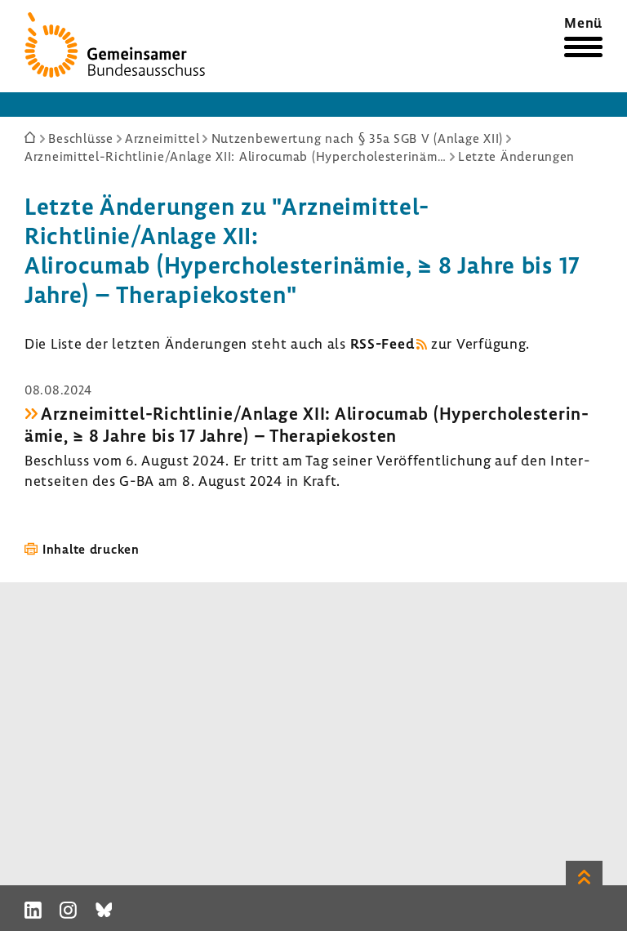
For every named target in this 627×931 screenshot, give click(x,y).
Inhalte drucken (91, 549)
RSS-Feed (382, 343)
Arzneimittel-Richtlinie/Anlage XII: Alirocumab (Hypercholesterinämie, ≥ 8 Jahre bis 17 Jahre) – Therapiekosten (306, 424)
